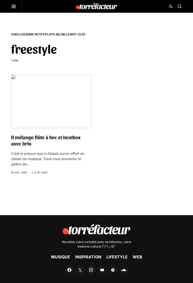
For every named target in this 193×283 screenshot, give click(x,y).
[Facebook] (69, 270)
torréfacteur (113, 242)
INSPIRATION (88, 256)
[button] (16, 6)
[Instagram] (91, 270)
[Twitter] (80, 270)
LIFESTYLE (117, 256)
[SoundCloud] (124, 270)
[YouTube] (102, 270)
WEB (137, 256)
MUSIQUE (60, 256)
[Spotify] (113, 270)
